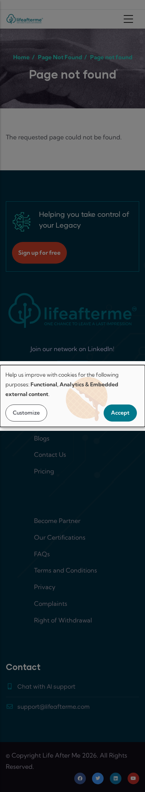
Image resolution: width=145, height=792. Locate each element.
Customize (26, 412)
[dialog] (72, 396)
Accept (120, 412)
